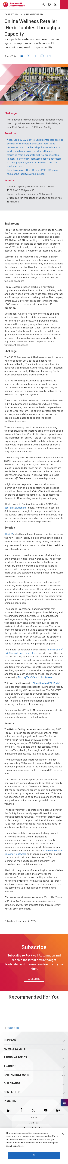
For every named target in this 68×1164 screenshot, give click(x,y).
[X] (33, 1110)
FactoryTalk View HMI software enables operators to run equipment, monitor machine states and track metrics (34, 163)
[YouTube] (45, 1110)
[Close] (62, 1134)
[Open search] (43, 4)
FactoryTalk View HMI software (35, 677)
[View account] (55, 4)
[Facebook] (21, 1110)
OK (34, 1155)
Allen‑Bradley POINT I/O (46, 683)
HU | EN (34, 1117)
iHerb (7, 534)
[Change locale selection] (49, 4)
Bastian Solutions (14, 507)
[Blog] (58, 1110)
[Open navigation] (64, 4)
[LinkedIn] (9, 1110)
